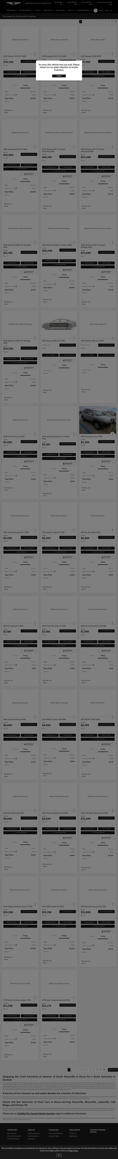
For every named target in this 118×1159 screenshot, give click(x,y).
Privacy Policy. (73, 1151)
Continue (59, 76)
